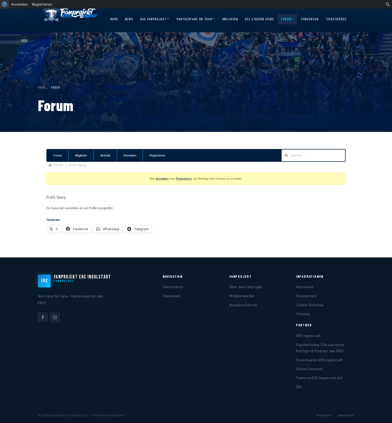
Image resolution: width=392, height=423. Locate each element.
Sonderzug (310, 19)
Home (114, 19)
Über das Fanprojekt (246, 286)
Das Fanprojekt (153, 19)
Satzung (303, 313)
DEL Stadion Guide (259, 19)
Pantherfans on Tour (194, 19)
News (129, 19)
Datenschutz (173, 286)
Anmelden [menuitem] (19, 4)
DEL (299, 386)
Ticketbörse (336, 19)
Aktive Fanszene (309, 368)
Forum (286, 19)
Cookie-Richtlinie (309, 305)
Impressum (171, 295)
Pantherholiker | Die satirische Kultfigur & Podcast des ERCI (320, 347)
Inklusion (230, 19)
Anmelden (129, 155)
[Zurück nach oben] (380, 413)
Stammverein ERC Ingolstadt (319, 360)
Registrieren (157, 155)
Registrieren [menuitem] (42, 4)
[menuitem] (4, 4)
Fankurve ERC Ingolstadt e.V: (319, 377)
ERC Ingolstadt (308, 335)
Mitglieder (81, 155)
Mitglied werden (241, 295)
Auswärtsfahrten (243, 305)
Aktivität (105, 155)
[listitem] (42, 317)
